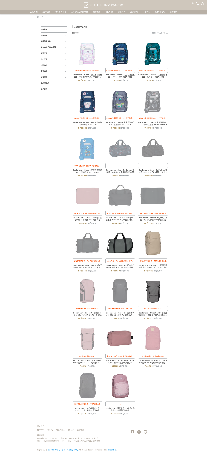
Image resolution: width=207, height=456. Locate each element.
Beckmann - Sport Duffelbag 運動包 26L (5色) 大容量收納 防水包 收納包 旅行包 (120, 171)
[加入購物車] (123, 52)
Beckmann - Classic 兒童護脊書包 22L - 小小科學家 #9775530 (120, 76)
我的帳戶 (40, 430)
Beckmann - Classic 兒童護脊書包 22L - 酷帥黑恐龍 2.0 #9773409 (152, 123)
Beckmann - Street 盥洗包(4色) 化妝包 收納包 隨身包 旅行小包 (120, 361)
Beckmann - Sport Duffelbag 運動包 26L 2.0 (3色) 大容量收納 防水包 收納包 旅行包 (152, 171)
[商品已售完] (90, 52)
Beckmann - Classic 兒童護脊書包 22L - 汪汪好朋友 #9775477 (87, 123)
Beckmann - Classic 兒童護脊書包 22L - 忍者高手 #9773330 (152, 76)
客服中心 (50, 430)
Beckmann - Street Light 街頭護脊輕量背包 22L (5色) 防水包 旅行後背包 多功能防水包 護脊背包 (153, 314)
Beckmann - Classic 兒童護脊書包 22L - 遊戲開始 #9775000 (120, 123)
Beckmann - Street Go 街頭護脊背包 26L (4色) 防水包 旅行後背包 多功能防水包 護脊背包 (87, 314)
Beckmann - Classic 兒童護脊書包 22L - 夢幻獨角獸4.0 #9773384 (87, 76)
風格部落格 (160, 12)
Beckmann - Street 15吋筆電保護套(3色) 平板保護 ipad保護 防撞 (153, 219)
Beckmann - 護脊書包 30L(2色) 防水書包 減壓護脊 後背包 (120, 409)
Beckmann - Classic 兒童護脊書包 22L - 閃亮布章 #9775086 (87, 171)
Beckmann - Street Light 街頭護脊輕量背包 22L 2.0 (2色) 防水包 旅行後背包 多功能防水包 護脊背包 (87, 361)
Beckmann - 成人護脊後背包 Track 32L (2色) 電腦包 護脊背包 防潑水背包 (87, 409)
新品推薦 (34, 12)
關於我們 (173, 12)
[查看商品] (84, 52)
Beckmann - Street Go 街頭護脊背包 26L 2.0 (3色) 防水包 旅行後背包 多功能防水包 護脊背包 (120, 314)
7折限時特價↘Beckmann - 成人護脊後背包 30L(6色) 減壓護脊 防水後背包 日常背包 (152, 361)
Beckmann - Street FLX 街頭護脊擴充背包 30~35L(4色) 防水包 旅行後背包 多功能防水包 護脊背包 (153, 266)
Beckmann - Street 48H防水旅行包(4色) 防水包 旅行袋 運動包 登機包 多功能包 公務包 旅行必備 (120, 266)
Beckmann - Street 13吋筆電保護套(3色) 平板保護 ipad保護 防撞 (87, 219)
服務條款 (80, 430)
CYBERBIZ (112, 450)
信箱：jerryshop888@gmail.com (50, 441)
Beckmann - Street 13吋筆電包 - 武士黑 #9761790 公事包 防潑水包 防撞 (120, 219)
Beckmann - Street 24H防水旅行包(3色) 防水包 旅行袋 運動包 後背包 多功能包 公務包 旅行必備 (87, 266)
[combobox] (76, 33)
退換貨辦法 (60, 430)
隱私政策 (70, 430)
